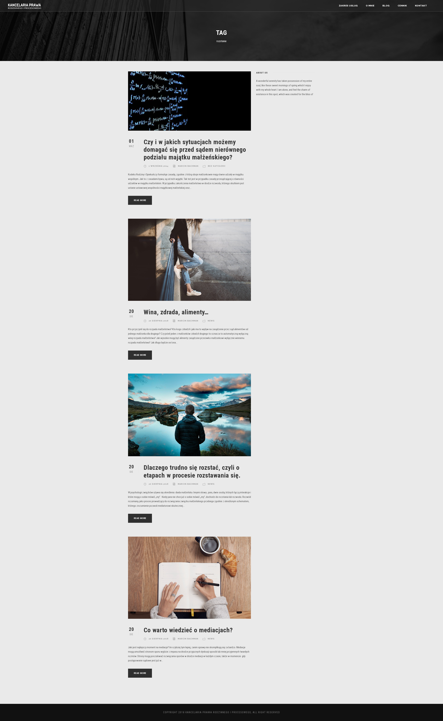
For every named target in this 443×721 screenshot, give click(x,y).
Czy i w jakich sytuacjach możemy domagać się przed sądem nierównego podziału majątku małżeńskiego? (195, 149)
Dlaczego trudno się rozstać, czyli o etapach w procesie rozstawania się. (192, 471)
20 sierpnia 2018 (158, 321)
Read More (140, 200)
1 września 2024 (159, 166)
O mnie (370, 5)
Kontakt (421, 5)
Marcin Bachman (188, 166)
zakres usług (348, 5)
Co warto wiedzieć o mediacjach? (188, 630)
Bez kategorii (216, 166)
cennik (402, 5)
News (211, 321)
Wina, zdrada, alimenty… (176, 312)
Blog (386, 5)
